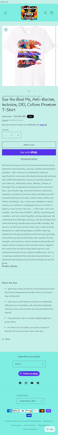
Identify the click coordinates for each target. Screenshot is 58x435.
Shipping (5, 120)
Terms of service (29, 425)
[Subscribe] (42, 364)
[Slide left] (23, 91)
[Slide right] (35, 91)
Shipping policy (43, 425)
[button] (5, 13)
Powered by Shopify (34, 421)
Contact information (30, 429)
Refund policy (48, 421)
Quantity (5, 130)
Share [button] (7, 339)
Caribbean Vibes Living (19, 421)
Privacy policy (16, 425)
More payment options (29, 159)
